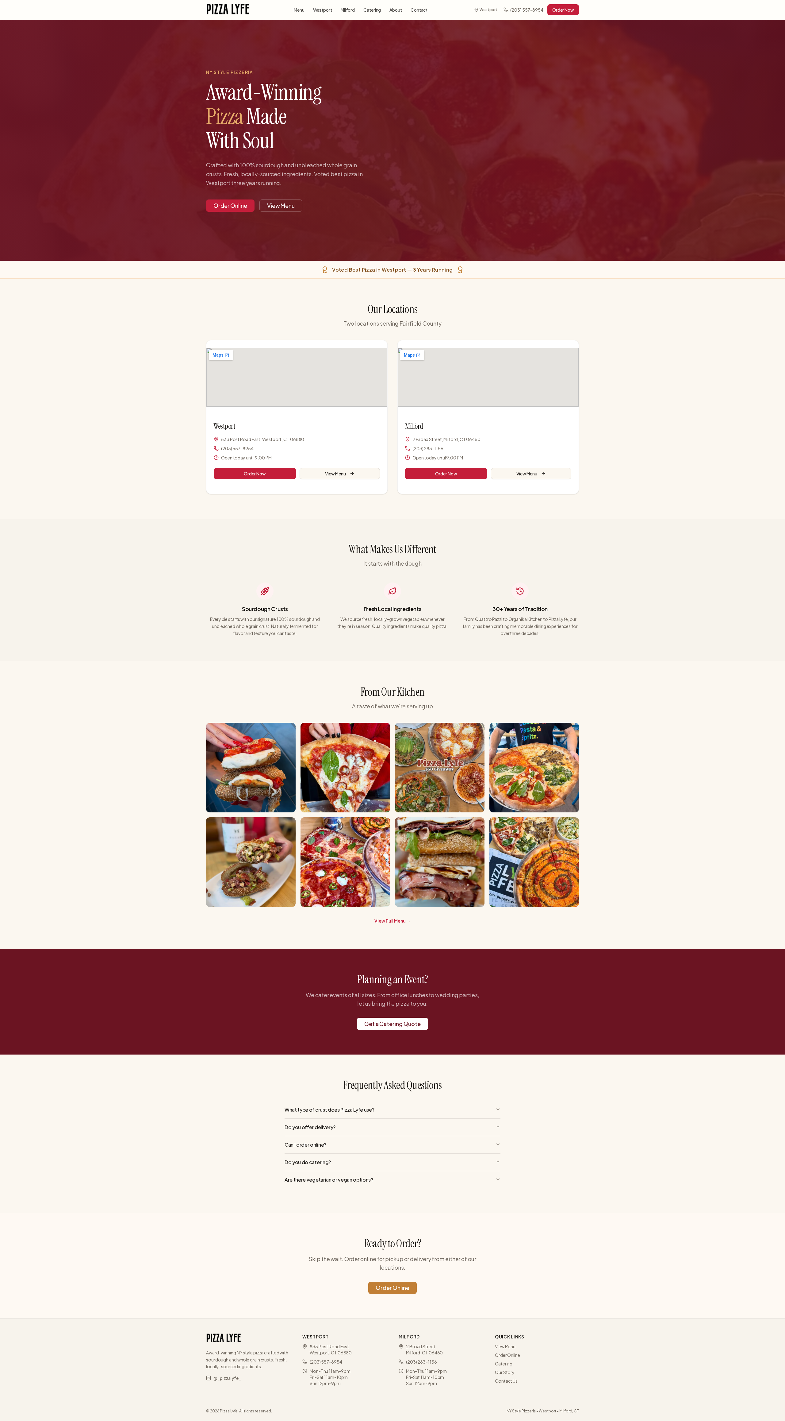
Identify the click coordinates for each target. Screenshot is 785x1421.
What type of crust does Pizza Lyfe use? (329, 1109)
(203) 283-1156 (427, 448)
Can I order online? (305, 1144)
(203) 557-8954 (527, 10)
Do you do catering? (308, 1162)
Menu (299, 10)
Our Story (505, 1372)
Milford (348, 10)
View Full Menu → (392, 920)
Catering (372, 10)
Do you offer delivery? (310, 1127)
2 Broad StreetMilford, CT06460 (424, 1349)
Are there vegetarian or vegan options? (329, 1179)
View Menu (281, 205)
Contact (419, 10)
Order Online (230, 205)
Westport (322, 10)
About (395, 10)
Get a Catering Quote (392, 1023)
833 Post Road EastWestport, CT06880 (331, 1349)
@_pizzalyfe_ (227, 1378)
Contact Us (506, 1381)
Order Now (563, 10)
